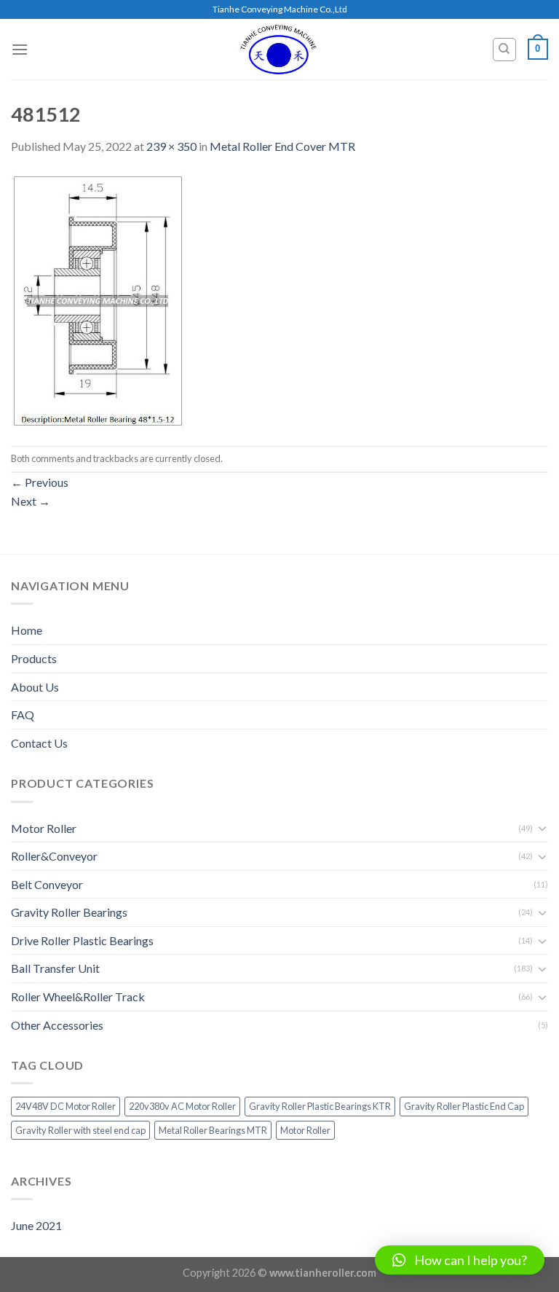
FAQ (22, 714)
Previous (39, 482)
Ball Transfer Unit (55, 968)
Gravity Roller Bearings (69, 912)
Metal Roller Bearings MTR (213, 1130)
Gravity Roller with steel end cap (80, 1130)
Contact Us (39, 743)
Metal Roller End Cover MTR (282, 146)
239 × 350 (171, 146)
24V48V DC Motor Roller (65, 1106)
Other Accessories (57, 1025)
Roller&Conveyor (54, 856)
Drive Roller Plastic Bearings (82, 940)
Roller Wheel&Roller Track (78, 996)
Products (34, 658)
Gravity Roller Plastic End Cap (464, 1106)
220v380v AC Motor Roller (182, 1106)
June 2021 (36, 1225)
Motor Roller (43, 828)
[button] (459, 1260)
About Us (35, 687)
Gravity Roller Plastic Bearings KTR (320, 1106)
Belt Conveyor (47, 884)
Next (30, 501)
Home (26, 630)
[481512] (98, 299)
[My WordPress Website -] (278, 49)
